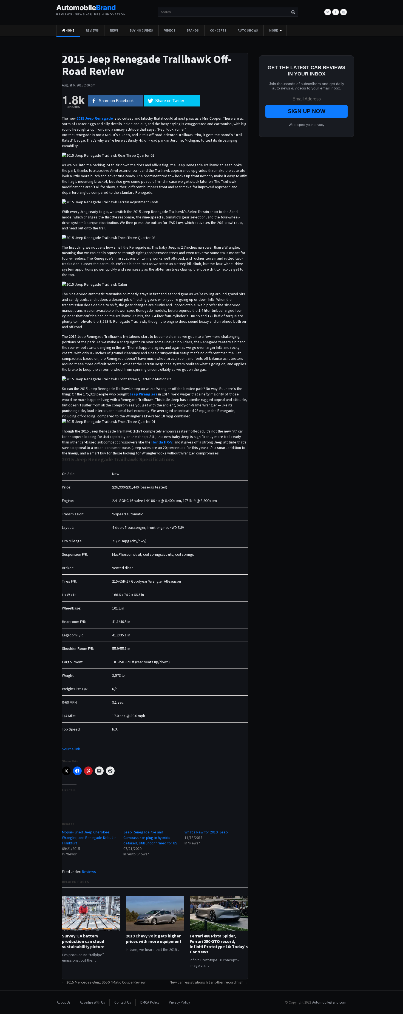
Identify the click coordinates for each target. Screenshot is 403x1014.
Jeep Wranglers (143, 394)
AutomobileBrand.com (329, 1002)
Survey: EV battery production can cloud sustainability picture (83, 941)
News (114, 30)
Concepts (218, 30)
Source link (71, 748)
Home (70, 30)
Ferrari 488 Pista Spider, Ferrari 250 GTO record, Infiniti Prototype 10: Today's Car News (219, 943)
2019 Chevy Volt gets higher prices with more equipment (153, 938)
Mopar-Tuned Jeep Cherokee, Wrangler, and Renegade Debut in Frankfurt (89, 838)
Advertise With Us (92, 1002)
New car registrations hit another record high (206, 982)
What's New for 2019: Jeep (206, 832)
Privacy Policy (179, 1002)
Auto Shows (248, 30)
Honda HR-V (161, 442)
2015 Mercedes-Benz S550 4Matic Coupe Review (106, 982)
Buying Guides (141, 30)
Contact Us (122, 1002)
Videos (169, 30)
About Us (63, 1002)
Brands (193, 30)
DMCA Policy (149, 1002)
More (273, 30)
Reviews (92, 30)
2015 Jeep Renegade (94, 118)
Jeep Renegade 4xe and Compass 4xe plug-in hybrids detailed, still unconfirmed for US (150, 838)
